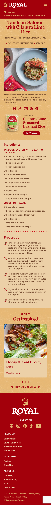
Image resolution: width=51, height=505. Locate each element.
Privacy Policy (34, 493)
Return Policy (9, 497)
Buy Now (31, 133)
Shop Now (9, 465)
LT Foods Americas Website (14, 500)
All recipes (9, 12)
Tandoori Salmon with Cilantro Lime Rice (23, 15)
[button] (22, 382)
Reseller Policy (21, 497)
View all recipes (25, 387)
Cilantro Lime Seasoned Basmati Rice (34, 122)
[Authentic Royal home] (25, 406)
